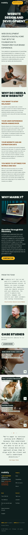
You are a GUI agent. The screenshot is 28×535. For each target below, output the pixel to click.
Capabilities (18, 479)
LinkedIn (18, 500)
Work (17, 476)
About (17, 486)
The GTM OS (4, 496)
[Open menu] (25, 3)
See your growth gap (6, 504)
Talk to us (18, 496)
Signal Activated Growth (5, 509)
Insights (3, 513)
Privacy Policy (5, 525)
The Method (4, 500)
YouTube (18, 503)
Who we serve (19, 483)
